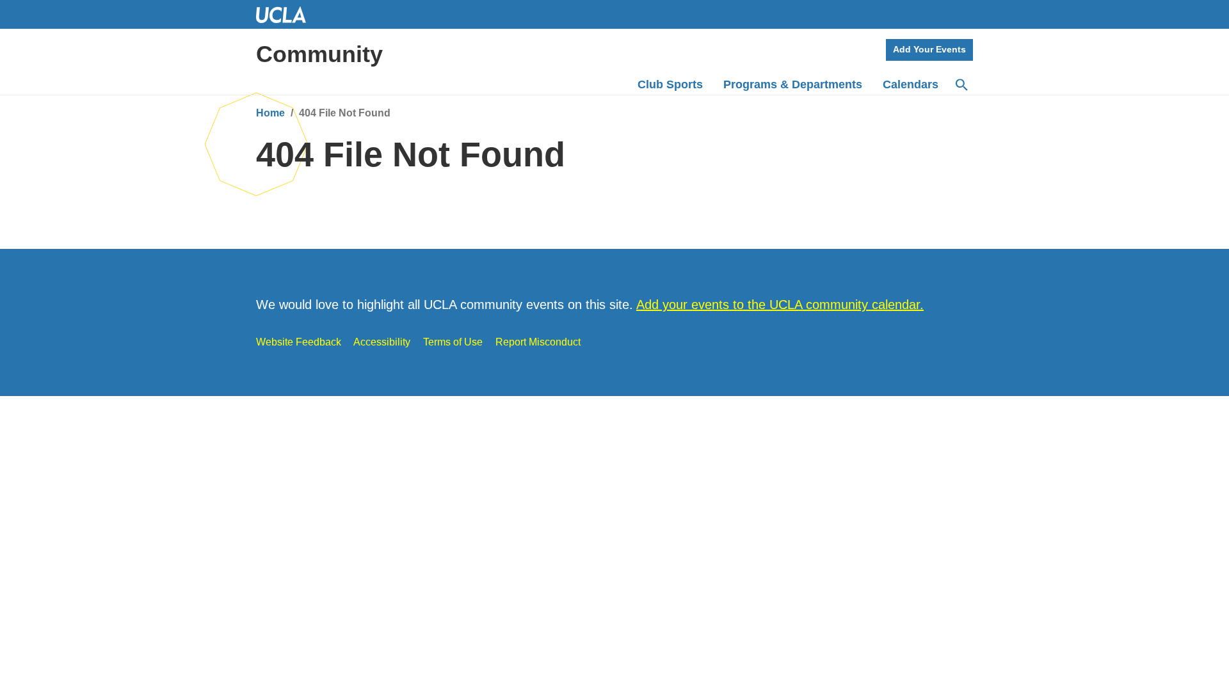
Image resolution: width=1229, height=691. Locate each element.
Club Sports (670, 84)
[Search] (961, 85)
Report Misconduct (538, 342)
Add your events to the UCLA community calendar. (780, 305)
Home (270, 112)
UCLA (286, 14)
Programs (792, 84)
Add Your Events (929, 49)
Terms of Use (453, 342)
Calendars (910, 84)
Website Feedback (298, 342)
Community (319, 54)
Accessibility (381, 342)
